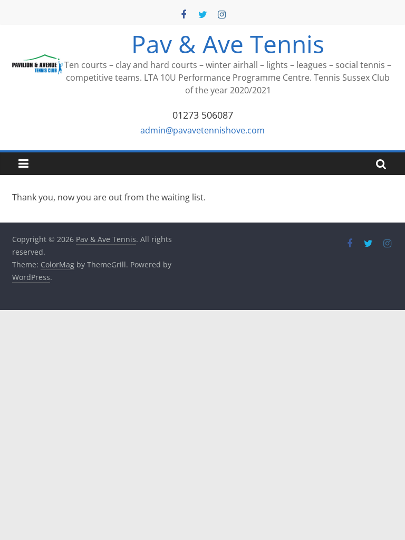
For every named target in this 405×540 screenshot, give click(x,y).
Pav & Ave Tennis (227, 43)
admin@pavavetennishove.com (202, 130)
